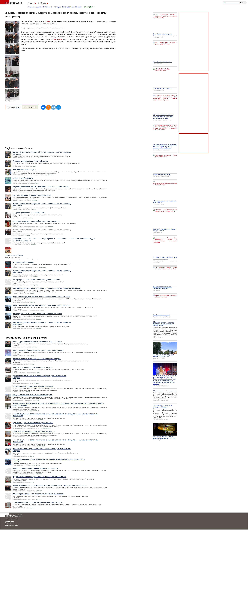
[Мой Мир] (58, 107)
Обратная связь (9, 521)
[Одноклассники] (48, 107)
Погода (57, 7)
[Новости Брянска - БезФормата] (11, 2)
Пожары (78, 7)
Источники (47, 7)
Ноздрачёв (58, 39)
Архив (38, 7)
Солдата (48, 21)
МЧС (18, 107)
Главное (31, 7)
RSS (17, 525)
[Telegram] (53, 107)
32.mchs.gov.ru (12, 101)
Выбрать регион (9, 523)
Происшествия (67, 7)
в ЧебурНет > (89, 7)
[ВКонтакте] (43, 107)
